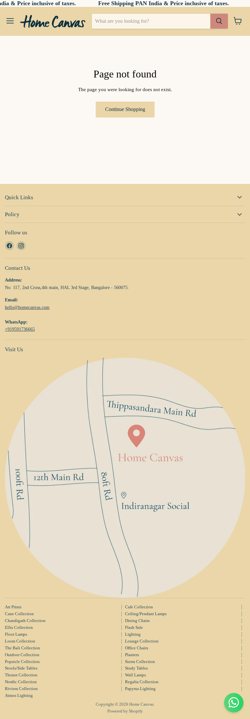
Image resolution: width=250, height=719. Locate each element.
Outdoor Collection (22, 654)
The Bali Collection (22, 647)
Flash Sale (134, 627)
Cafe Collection (139, 606)
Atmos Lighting (19, 695)
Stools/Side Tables (21, 668)
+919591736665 (20, 329)
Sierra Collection (140, 661)
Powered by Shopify (125, 711)
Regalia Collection (142, 681)
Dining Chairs (137, 620)
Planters (132, 654)
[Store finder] (125, 478)
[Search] (219, 21)
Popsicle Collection (22, 661)
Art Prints (13, 606)
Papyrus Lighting (140, 688)
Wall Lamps (135, 674)
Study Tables (136, 668)
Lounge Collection (142, 641)
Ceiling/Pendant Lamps (146, 613)
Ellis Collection (19, 627)
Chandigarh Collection (25, 620)
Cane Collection (19, 613)
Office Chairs (136, 647)
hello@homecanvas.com (27, 307)
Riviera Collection (21, 688)
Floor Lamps (16, 634)
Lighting (133, 634)
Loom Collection (20, 641)
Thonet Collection (21, 674)
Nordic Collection (21, 681)
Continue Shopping (125, 109)
